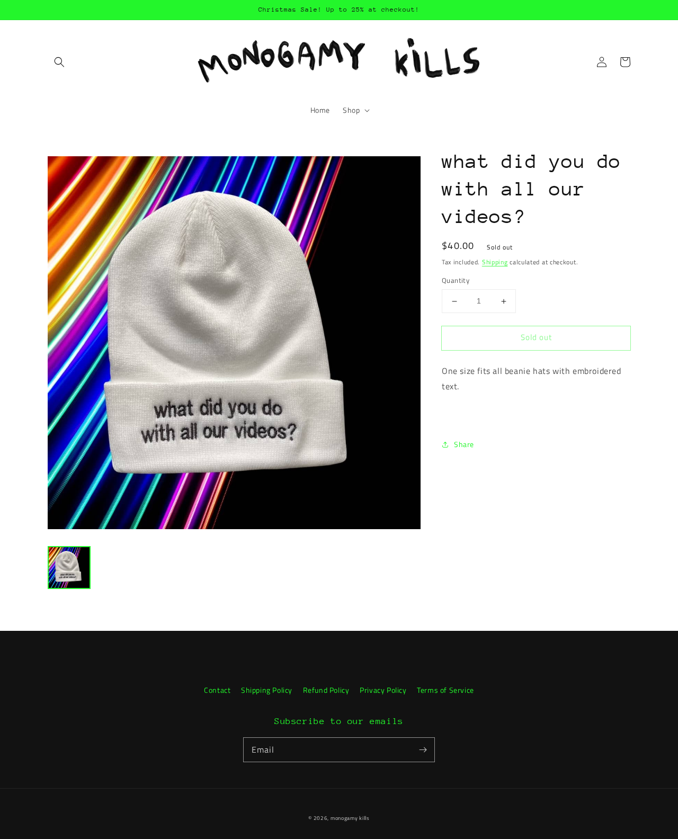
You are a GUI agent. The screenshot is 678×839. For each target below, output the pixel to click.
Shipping (495, 262)
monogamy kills (350, 818)
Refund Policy (326, 689)
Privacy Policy (383, 689)
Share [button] (464, 444)
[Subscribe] (422, 749)
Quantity (455, 281)
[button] (59, 62)
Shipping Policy (266, 689)
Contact (217, 689)
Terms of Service (445, 689)
